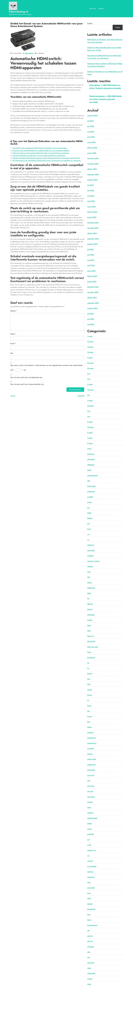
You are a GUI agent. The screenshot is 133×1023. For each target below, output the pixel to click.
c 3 (88, 540)
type (88, 914)
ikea (88, 679)
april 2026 (91, 137)
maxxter (90, 754)
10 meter (90, 341)
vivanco (89, 979)
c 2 (88, 534)
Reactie (13, 311)
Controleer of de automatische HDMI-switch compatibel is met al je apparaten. (39, 148)
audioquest (91, 491)
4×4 (88, 416)
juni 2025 (90, 190)
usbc (88, 952)
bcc (88, 507)
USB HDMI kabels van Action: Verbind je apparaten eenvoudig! (105, 99)
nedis (89, 807)
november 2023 (92, 292)
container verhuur (93, 561)
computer (90, 556)
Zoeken (89, 23)
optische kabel (92, 818)
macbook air (91, 738)
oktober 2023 (92, 297)
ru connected (91, 866)
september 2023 (93, 303)
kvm (88, 722)
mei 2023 (90, 324)
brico (89, 529)
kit (88, 700)
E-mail (13, 343)
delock (89, 582)
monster (90, 802)
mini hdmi (90, 786)
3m (88, 395)
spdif (89, 898)
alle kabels (91, 459)
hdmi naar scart (92, 647)
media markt (91, 759)
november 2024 (92, 228)
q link (89, 845)
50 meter (90, 427)
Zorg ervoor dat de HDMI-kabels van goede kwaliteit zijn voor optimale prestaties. (41, 150)
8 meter (90, 443)
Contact (100, 8)
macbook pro (91, 743)
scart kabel (91, 888)
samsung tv (91, 877)
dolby (89, 593)
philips (89, 823)
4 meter (90, 400)
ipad (88, 684)
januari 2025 (91, 217)
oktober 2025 (92, 169)
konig (89, 706)
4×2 (88, 411)
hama (89, 625)
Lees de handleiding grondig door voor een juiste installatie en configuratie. (38, 155)
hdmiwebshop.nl (18, 11)
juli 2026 (90, 121)
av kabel (90, 497)
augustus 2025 (92, 180)
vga (88, 957)
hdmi (89, 631)
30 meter (90, 390)
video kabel (91, 973)
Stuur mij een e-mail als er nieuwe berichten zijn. (27, 384)
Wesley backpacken (97, 96)
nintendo (90, 813)
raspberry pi (91, 850)
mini (88, 780)
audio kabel (91, 486)
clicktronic (90, 545)
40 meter (90, 406)
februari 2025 (92, 212)
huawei (89, 673)
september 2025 (93, 174)
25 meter (90, 368)
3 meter (90, 384)
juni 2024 (90, 255)
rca (88, 855)
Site (11, 353)
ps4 (88, 839)
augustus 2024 (92, 244)
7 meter (90, 438)
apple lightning (92, 475)
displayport (91, 588)
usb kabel (90, 947)
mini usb (90, 791)
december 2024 (93, 222)
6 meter (90, 432)
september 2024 (93, 239)
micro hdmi (91, 770)
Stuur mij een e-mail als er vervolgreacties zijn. (26, 377)
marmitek (90, 748)
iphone (89, 690)
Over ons (93, 8)
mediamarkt (91, 764)
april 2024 (91, 265)
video (89, 968)
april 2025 (91, 201)
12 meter (90, 347)
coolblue (90, 566)
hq (88, 668)
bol (88, 523)
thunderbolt (91, 909)
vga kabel (90, 963)
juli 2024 (90, 249)
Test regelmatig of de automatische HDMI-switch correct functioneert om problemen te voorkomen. (46, 160)
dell (88, 577)
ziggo (89, 984)
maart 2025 (91, 206)
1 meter (89, 336)
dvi (88, 598)
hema (89, 652)
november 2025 (92, 164)
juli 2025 (90, 185)
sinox (89, 893)
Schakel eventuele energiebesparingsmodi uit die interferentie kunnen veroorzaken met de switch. (46, 158)
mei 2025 (90, 196)
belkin (89, 513)
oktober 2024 (92, 233)
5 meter (90, 422)
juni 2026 (90, 126)
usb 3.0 (90, 941)
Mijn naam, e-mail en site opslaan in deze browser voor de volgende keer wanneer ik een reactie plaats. (46, 365)
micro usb (90, 775)
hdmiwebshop (29, 53)
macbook (90, 732)
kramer (89, 716)
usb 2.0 (90, 936)
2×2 (88, 374)
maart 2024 (91, 271)
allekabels (90, 465)
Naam (13, 334)
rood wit (90, 861)
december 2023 (93, 287)
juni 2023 (90, 319)
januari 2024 (91, 281)
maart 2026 (91, 142)
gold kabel (91, 615)
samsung (90, 872)
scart (89, 882)
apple (89, 470)
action (89, 449)
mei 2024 (90, 260)
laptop (89, 727)
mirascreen (91, 797)
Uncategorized (92, 925)
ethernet (90, 604)
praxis (89, 829)
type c (89, 920)
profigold (90, 834)
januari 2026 (91, 153)
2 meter (90, 358)
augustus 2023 (92, 308)
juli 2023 (90, 314)
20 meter (90, 363)
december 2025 (93, 158)
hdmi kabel (91, 641)
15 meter (90, 352)
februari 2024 (92, 276)
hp (88, 663)
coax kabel (91, 550)
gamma (89, 609)
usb (88, 930)
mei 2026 (90, 131)
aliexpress (90, 454)
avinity (89, 502)
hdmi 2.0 (90, 636)
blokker (89, 518)
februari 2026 (92, 147)
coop (89, 572)
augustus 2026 (92, 115)
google (89, 620)
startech (90, 904)
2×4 (88, 379)
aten (88, 481)
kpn (88, 711)
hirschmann (91, 657)
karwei (89, 695)
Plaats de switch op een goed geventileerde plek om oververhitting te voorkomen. (41, 153)
